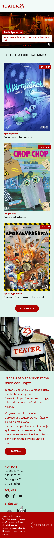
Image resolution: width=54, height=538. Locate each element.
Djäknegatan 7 (12, 480)
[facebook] (13, 496)
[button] (49, 6)
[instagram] (7, 496)
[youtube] (20, 496)
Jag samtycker (41, 525)
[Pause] (50, 44)
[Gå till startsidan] (13, 6)
